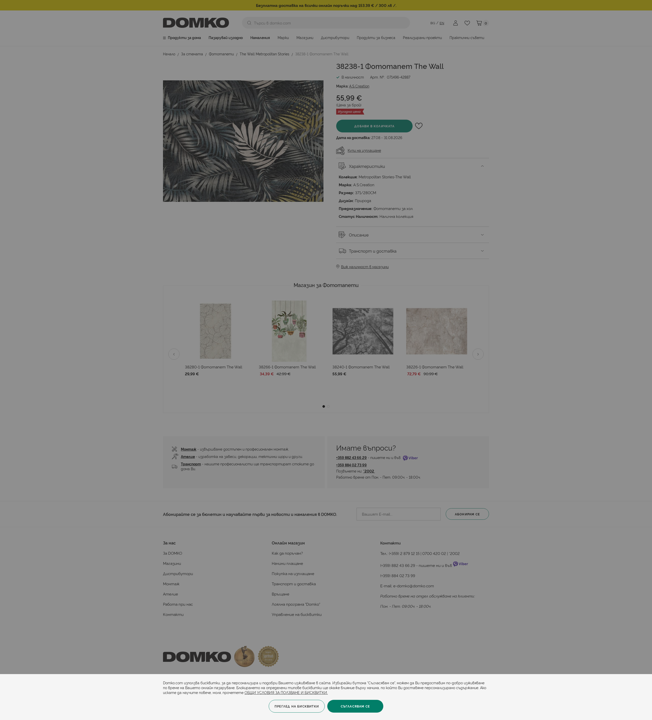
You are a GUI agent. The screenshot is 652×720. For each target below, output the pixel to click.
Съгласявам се (355, 706)
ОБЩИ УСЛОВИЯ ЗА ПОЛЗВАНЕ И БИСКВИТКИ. (286, 692)
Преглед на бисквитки (297, 706)
